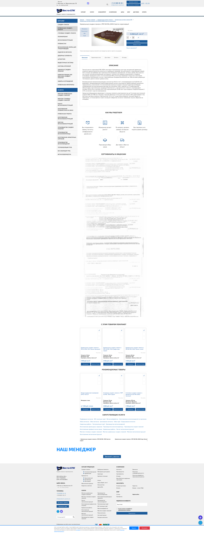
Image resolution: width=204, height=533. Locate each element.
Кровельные (88, 473)
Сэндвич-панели (63, 24)
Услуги (92, 12)
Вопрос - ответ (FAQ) (138, 488)
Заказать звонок (133, 2)
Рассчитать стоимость (133, 4)
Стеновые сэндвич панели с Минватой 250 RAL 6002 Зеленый (134, 394)
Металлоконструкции (65, 40)
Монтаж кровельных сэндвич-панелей (65, 94)
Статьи (118, 494)
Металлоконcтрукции (87, 483)
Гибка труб (117, 421)
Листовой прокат (102, 515)
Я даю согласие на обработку (125, 509)
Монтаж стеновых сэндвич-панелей (64, 99)
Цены (122, 12)
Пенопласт (84, 31)
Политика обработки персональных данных (138, 476)
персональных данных (124, 510)
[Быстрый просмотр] (142, 37)
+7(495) (117, 3)
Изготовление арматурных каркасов (67, 138)
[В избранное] (145, 37)
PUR (84, 35)
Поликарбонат (63, 36)
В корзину (137, 41)
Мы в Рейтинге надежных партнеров (123, 479)
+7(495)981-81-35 (61, 493)
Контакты (119, 469)
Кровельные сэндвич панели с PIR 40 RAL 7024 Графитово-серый (112, 349)
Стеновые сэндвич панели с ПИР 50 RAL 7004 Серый (113, 393)
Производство (120, 471)
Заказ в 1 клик (137, 44)
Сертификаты (120, 474)
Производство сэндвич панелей (66, 127)
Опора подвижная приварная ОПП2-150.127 (89, 393)
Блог (128, 12)
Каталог (83, 12)
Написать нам (63, 506)
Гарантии (135, 485)
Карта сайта (136, 494)
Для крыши (88, 481)
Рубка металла (84, 421)
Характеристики (96, 57)
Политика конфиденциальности (138, 472)
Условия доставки (121, 485)
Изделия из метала (87, 485)
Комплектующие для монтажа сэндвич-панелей (65, 76)
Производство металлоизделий (64, 143)
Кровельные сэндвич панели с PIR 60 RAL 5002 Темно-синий (135, 348)
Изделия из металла (65, 52)
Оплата (144, 12)
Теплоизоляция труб (65, 147)
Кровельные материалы (66, 84)
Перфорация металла (86, 419)
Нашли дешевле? (131, 48)
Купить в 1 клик (96, 364)
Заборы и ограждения (65, 81)
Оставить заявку (63, 502)
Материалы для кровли (104, 471)
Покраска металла (102, 517)
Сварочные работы (85, 424)
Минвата (84, 29)
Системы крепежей (64, 66)
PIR (84, 33)
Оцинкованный (89, 478)
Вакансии (135, 469)
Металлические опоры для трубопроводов (67, 47)
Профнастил (62, 43)
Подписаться (132, 513)
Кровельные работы (65, 113)
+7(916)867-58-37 (61, 495)
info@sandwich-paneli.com (117, 5)
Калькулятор (102, 12)
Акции (99, 480)
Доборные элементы (65, 55)
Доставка (136, 12)
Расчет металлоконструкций (65, 104)
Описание (84, 57)
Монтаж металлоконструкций (65, 122)
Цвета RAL (100, 487)
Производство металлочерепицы (64, 133)
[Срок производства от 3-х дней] (108, 36)
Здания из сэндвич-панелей (64, 70)
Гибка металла (94, 421)
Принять (134, 528)
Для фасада (88, 479)
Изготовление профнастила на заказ (65, 109)
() (143, 3)
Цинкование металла (106, 421)
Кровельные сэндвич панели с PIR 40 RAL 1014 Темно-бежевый (90, 348)
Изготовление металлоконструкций (65, 117)
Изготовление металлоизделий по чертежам (132, 419)
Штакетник (61, 59)
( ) (149, 3)
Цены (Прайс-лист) (102, 482)
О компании (113, 12)
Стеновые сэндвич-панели (67, 33)
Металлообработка (64, 154)
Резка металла (101, 513)
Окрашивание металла (128, 421)
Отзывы (124, 57)
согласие (78, 529)
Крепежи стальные (102, 476)
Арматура (100, 474)
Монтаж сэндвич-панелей (104, 510)
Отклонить (144, 528)
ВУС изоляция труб (64, 151)
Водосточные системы (65, 62)
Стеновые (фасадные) (90, 471)
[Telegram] (200, 523)
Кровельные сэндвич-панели (65, 28)
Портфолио (119, 496)
